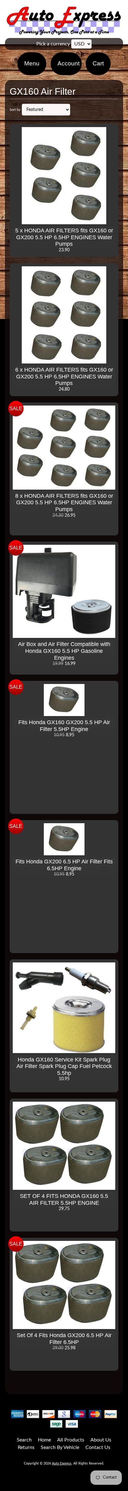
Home (44, 1439)
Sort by (15, 110)
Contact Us (97, 1447)
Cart (98, 63)
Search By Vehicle (60, 1447)
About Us (100, 1439)
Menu (31, 63)
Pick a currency (53, 43)
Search (24, 1439)
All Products (70, 1439)
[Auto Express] (64, 31)
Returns (26, 1447)
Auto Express (61, 1463)
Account (68, 63)
